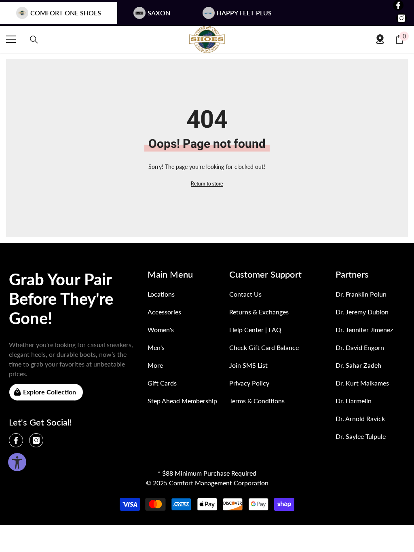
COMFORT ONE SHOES (65, 13)
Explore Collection (49, 392)
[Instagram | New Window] (401, 18)
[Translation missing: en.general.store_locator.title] (380, 39)
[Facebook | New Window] (398, 5)
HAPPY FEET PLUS (244, 13)
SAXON (159, 13)
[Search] (34, 39)
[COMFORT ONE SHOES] (207, 39)
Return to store (207, 184)
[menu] (11, 39)
